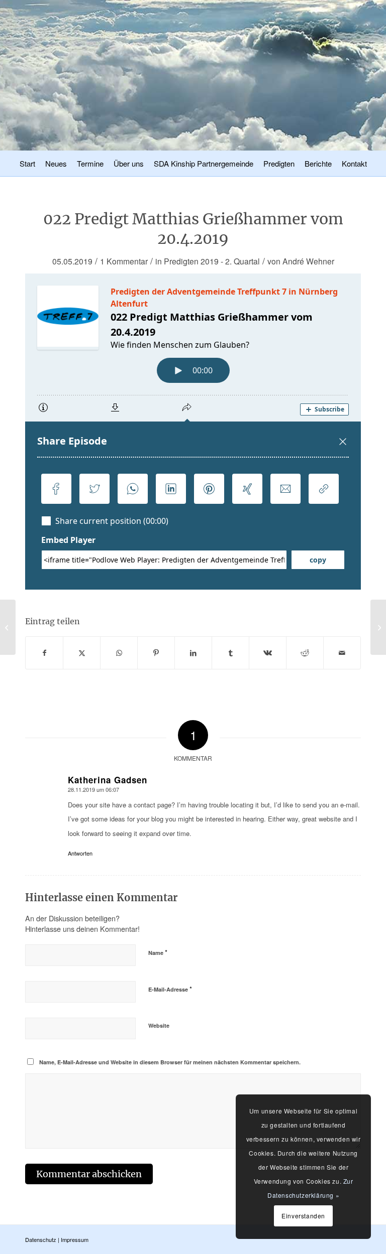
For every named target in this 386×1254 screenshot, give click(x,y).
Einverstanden (303, 1215)
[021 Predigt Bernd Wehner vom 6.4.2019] (8, 627)
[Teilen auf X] (81, 653)
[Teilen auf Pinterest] (156, 653)
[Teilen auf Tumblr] (230, 653)
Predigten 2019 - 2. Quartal (212, 260)
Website (158, 1025)
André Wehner (308, 260)
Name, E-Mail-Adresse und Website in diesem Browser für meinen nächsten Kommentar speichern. (170, 1062)
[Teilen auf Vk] (267, 653)
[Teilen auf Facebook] (44, 653)
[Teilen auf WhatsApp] (119, 653)
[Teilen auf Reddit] (304, 653)
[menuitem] (27, 165)
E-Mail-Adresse (170, 989)
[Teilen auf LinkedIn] (193, 653)
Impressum (74, 1239)
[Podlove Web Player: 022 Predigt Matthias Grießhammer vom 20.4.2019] (193, 431)
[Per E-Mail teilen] (342, 653)
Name (157, 952)
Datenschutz (40, 1239)
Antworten (80, 853)
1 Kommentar (124, 260)
